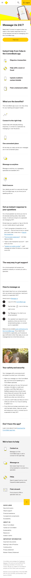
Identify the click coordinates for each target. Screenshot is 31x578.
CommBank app (21, 302)
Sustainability (7, 530)
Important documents (9, 542)
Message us (14, 298)
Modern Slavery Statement (11, 552)
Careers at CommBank (9, 527)
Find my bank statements (12, 237)
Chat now (15, 39)
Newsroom (6, 533)
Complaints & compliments (11, 516)
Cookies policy (7, 547)
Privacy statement (8, 549)
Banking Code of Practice (10, 544)
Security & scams (8, 508)
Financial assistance (9, 513)
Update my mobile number (12, 246)
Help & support (7, 510)
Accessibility (6, 518)
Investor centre (7, 535)
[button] (1, 2)
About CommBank (8, 525)
